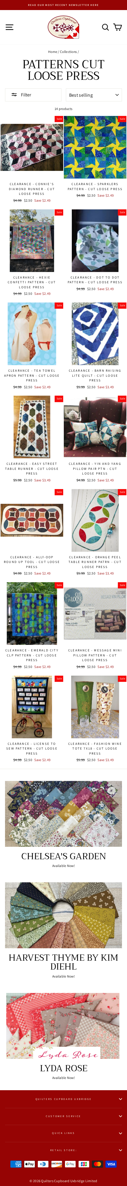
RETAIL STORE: (63, 1150)
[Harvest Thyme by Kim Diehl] (63, 915)
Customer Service (63, 1116)
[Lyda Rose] (63, 1026)
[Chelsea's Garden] (63, 814)
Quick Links (63, 1133)
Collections (68, 51)
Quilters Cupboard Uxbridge (63, 1099)
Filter (25, 95)
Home (52, 51)
